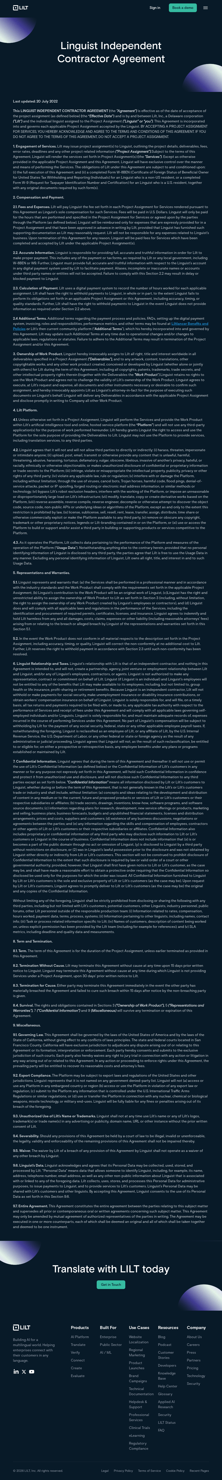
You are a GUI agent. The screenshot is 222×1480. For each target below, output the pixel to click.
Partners (194, 1360)
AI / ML (106, 1352)
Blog (161, 1337)
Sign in (155, 8)
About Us (194, 1337)
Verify (75, 1352)
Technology (196, 1376)
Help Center (167, 1386)
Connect (78, 1360)
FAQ (161, 1430)
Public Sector (111, 1345)
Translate (78, 1345)
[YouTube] (32, 1371)
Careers (193, 1345)
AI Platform (80, 1337)
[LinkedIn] (16, 1371)
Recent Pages (199, 1471)
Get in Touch (111, 1285)
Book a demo (182, 8)
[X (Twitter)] (24, 1371)
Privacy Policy (123, 1471)
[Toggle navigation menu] (205, 7)
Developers (167, 1365)
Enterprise (108, 1337)
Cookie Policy (175, 1471)
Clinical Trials (139, 1428)
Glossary (165, 1394)
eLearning (137, 1435)
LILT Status (167, 1423)
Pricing (192, 1368)
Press (191, 1352)
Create (76, 1368)
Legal (105, 1471)
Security (164, 1415)
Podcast (164, 1345)
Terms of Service (149, 1471)
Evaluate (78, 1376)
